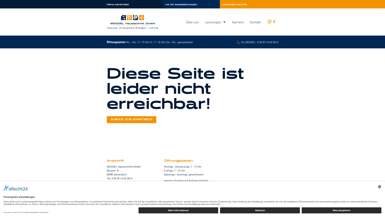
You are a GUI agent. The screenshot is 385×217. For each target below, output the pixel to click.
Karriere (238, 22)
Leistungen (213, 22)
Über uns (192, 22)
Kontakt (255, 22)
